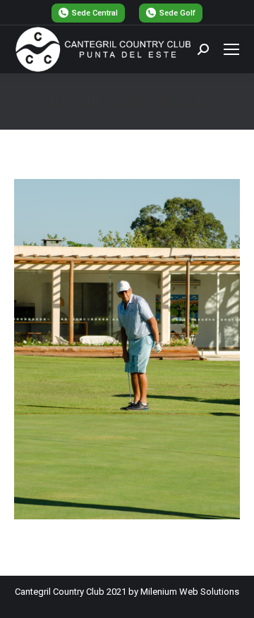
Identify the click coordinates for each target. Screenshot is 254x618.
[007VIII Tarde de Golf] (127, 349)
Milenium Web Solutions (189, 591)
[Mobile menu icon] (231, 49)
